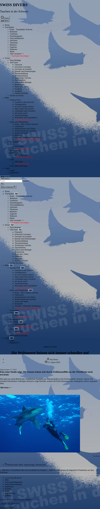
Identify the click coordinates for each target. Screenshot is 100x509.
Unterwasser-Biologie (23, 82)
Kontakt (8, 489)
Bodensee (13, 32)
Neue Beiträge (15, 60)
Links (12, 159)
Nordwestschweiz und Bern (25, 131)
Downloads (14, 153)
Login (7, 168)
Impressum (9, 487)
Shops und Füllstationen (19, 122)
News (12, 144)
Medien (47, 347)
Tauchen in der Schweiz (14, 11)
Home (7, 25)
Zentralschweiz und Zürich (25, 129)
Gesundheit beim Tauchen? (25, 111)
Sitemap (8, 495)
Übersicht (18, 65)
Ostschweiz (19, 126)
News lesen (19, 146)
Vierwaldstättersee (17, 38)
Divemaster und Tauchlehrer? (26, 118)
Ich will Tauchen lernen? (24, 106)
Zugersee (13, 47)
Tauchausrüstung (21, 76)
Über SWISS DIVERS (19, 166)
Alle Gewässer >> (17, 54)
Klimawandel (13, 465)
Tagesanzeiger (4, 369)
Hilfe (7, 480)
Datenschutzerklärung (13, 484)
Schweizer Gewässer (23, 67)
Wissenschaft (41, 465)
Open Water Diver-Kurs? (24, 109)
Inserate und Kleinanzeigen (25, 71)
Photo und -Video (21, 87)
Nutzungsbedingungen (13, 482)
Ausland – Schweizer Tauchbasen (28, 137)
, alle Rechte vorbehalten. (10, 504)
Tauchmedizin (20, 80)
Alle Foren (14, 62)
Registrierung (10, 493)
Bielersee (13, 45)
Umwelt (53, 347)
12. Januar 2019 (54, 362)
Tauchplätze (9, 27)
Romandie (19, 135)
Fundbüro (18, 89)
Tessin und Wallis (21, 133)
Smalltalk (18, 91)
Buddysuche (19, 84)
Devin (55, 359)
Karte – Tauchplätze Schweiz (21, 29)
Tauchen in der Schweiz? (24, 102)
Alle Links (19, 162)
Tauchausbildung (21, 73)
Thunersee (14, 43)
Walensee (13, 49)
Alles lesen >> (5, 387)
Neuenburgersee (16, 36)
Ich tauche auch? (21, 113)
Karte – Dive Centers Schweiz (26, 124)
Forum (7, 58)
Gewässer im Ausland (23, 69)
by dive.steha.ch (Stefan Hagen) (18, 499)
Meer (21, 465)
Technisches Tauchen (23, 78)
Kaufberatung (15, 151)
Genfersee (14, 34)
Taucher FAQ (15, 100)
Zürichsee (13, 40)
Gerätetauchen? (21, 104)
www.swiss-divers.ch (13, 478)
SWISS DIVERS (14, 5)
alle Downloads (21, 155)
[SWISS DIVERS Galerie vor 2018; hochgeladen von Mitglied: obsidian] (40, 452)
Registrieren (14, 173)
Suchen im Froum (17, 95)
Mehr (7, 98)
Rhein (12, 51)
